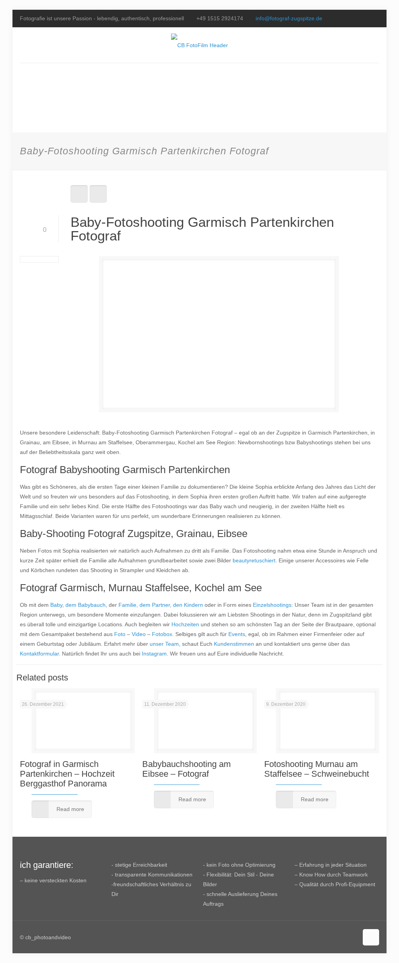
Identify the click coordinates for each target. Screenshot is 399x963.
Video (139, 634)
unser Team (164, 644)
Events (236, 634)
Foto (119, 634)
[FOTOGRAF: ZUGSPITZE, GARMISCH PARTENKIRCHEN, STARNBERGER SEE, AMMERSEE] (199, 45)
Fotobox (162, 634)
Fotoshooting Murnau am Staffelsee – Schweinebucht (316, 769)
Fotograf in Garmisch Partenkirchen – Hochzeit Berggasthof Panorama (67, 773)
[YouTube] (364, 18)
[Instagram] (375, 18)
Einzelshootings (272, 605)
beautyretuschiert (254, 560)
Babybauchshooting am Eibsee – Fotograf (186, 769)
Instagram (154, 653)
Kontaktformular (39, 653)
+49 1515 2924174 (219, 18)
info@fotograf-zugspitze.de (289, 18)
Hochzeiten (185, 624)
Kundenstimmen (234, 644)
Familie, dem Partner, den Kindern (160, 605)
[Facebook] (354, 18)
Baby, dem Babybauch (78, 605)
